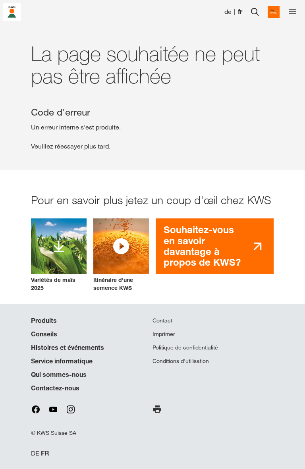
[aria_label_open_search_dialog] (255, 12)
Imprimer (163, 334)
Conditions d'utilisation (180, 361)
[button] (121, 255)
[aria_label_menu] (292, 12)
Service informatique (62, 361)
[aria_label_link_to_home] (12, 11)
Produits (44, 320)
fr (240, 11)
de (228, 11)
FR (45, 453)
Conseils (44, 334)
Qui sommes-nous (59, 374)
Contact (162, 320)
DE (35, 453)
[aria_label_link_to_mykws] (274, 12)
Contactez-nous (55, 388)
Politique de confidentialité (185, 347)
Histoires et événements (67, 347)
